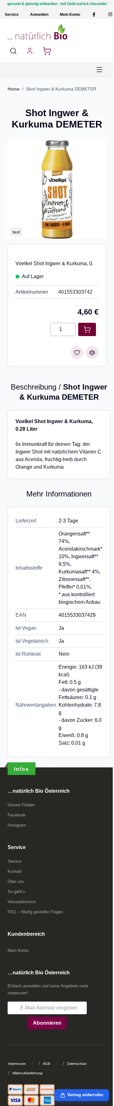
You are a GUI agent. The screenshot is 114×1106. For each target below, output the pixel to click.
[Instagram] (110, 14)
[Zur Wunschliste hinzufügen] (77, 352)
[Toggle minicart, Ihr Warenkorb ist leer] (47, 51)
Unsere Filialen (21, 805)
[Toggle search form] (13, 51)
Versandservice (22, 901)
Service (12, 14)
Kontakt (15, 871)
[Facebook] (94, 14)
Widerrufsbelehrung (27, 1073)
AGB (46, 1063)
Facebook (17, 815)
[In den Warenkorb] (87, 329)
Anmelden (39, 14)
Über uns (16, 881)
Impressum (17, 1063)
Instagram (17, 825)
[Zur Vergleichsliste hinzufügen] (92, 352)
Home (14, 88)
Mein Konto (70, 14)
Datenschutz (77, 1063)
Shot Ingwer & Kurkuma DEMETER (61, 88)
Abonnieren (47, 1023)
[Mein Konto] (29, 51)
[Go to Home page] (37, 32)
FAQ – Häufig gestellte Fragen (35, 911)
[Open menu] (99, 70)
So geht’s (16, 891)
